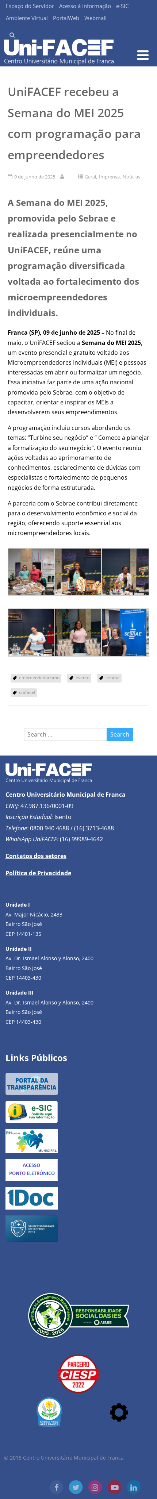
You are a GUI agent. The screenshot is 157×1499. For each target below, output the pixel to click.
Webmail (95, 18)
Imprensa (109, 176)
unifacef (27, 692)
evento (82, 677)
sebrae (113, 677)
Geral (90, 176)
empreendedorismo (39, 677)
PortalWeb (66, 18)
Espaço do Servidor (30, 5)
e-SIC (122, 5)
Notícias (131, 176)
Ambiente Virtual (27, 18)
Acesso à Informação (85, 5)
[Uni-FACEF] (59, 62)
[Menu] (143, 55)
